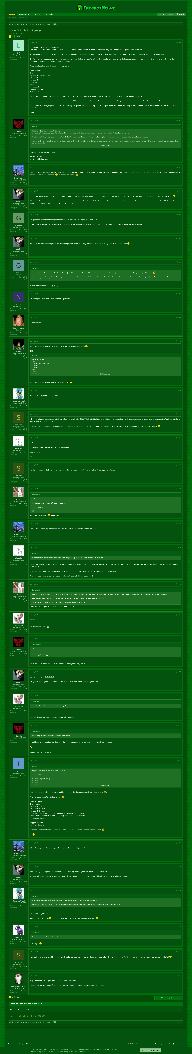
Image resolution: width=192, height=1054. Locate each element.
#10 (179, 341)
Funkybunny (18, 328)
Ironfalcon (18, 178)
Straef (18, 499)
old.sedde (19, 625)
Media (37, 14)
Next (17, 37)
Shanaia (18, 448)
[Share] (177, 42)
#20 (179, 638)
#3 (180, 167)
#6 (180, 238)
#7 (180, 262)
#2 (180, 121)
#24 (179, 760)
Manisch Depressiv (18, 986)
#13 (179, 438)
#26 (179, 867)
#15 (179, 489)
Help (160, 1044)
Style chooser (12, 1044)
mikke (18, 352)
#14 (179, 465)
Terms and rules (141, 1044)
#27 (179, 890)
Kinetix (19, 131)
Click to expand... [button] (105, 145)
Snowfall (18, 425)
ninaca (18, 304)
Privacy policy (152, 1044)
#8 (180, 294)
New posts (12, 18)
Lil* (11, 33)
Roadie (18, 202)
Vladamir (18, 937)
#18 (179, 584)
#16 (179, 524)
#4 (180, 191)
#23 (179, 725)
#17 (179, 547)
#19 (179, 615)
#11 (179, 390)
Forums (11, 14)
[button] (31, 14)
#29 (179, 952)
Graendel (18, 225)
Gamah (19, 273)
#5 (180, 215)
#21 (179, 672)
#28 (179, 927)
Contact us (131, 1044)
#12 (179, 414)
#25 (179, 843)
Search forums (23, 18)
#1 (180, 42)
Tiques (18, 771)
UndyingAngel (19, 401)
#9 (180, 317)
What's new (24, 14)
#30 (179, 975)
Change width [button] (23, 1044)
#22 (179, 696)
